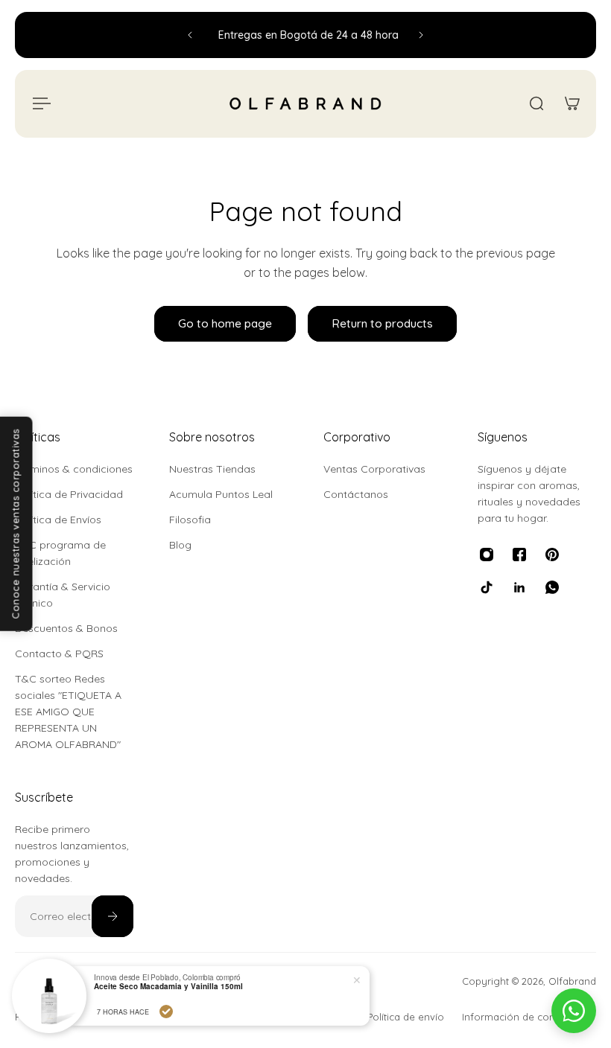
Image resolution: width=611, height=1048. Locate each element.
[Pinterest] (552, 554)
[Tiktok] (486, 587)
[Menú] (39, 103)
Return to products (382, 323)
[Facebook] (519, 554)
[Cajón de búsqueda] (536, 103)
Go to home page (225, 323)
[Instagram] (486, 554)
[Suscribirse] (112, 916)
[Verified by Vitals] (63, 1011)
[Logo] (305, 104)
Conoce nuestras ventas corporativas (16, 524)
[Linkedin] (519, 587)
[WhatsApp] (552, 587)
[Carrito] (572, 103)
